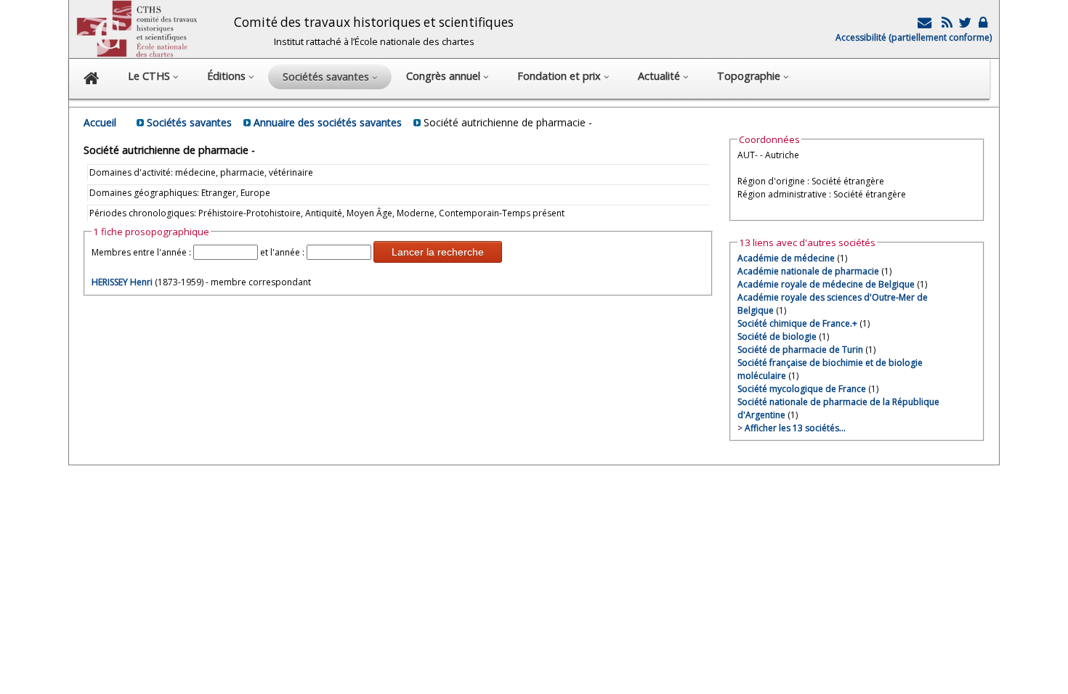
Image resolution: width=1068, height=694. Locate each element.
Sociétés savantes (189, 122)
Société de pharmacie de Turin (800, 349)
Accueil (100, 122)
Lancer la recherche (438, 252)
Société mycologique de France (801, 389)
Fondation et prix (560, 76)
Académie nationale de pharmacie (808, 271)
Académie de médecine (786, 258)
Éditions (227, 76)
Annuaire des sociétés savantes (328, 122)
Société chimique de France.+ (797, 323)
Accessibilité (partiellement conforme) (914, 37)
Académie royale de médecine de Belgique (826, 284)
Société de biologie (777, 336)
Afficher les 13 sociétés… (795, 428)
